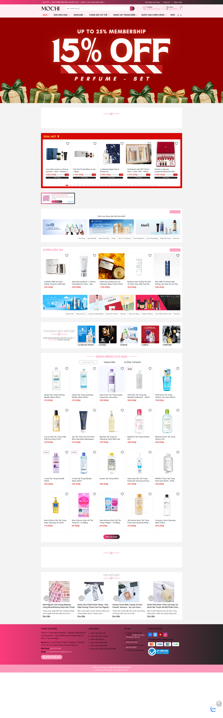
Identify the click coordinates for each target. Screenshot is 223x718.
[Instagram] (165, 635)
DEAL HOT (50, 136)
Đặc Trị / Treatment (125, 238)
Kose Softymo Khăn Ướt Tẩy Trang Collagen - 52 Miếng (110, 521)
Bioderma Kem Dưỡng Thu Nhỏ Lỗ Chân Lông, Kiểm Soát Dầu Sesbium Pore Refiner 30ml (139, 283)
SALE (45, 15)
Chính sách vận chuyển (99, 636)
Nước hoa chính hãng (103, 670)
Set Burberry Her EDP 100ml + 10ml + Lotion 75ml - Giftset (138, 170)
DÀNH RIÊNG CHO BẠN (111, 356)
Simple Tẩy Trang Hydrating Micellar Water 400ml (82, 396)
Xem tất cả (175, 212)
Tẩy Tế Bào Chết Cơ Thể (163, 314)
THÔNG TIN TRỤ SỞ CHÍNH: (135, 635)
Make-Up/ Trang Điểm (124, 15)
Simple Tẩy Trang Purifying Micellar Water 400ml (54, 396)
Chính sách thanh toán (98, 642)
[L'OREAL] (150, 334)
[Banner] (65, 227)
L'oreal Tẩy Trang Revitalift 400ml (54, 480)
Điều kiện (71, 201)
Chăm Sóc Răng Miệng (95, 314)
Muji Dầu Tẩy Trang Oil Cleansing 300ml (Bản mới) (110, 438)
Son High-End (61, 15)
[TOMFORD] (171, 334)
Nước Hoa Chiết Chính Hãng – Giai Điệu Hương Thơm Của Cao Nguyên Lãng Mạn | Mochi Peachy (94, 605)
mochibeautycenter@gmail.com (59, 652)
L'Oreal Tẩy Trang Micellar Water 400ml (82, 480)
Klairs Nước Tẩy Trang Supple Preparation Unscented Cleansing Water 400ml (111, 396)
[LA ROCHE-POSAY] (86, 334)
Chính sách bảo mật (97, 633)
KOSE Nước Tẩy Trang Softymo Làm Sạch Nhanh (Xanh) (165, 396)
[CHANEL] (108, 334)
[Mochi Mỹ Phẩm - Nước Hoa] (52, 8)
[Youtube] (160, 635)
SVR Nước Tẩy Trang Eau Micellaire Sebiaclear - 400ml (138, 396)
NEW (173, 15)
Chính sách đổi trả (97, 639)
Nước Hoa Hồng (104, 238)
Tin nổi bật (111, 575)
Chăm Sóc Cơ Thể (98, 15)
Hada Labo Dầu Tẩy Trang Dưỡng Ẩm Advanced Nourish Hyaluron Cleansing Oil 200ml (138, 480)
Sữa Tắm (123, 314)
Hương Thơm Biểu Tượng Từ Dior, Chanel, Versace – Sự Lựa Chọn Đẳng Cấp (127, 605)
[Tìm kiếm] (132, 8)
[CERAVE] (129, 334)
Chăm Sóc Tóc (81, 314)
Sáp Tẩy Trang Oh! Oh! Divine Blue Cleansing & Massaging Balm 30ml (83, 438)
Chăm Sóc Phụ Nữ (112, 314)
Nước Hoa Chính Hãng (153, 15)
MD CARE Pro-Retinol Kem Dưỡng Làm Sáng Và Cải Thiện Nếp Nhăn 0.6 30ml (166, 283)
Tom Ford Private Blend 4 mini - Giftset (84, 170)
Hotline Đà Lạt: (131, 641)
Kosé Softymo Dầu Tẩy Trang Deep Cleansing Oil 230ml (55, 521)
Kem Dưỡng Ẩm (139, 238)
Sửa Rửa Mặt (92, 238)
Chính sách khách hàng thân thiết (103, 649)
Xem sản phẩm (111, 537)
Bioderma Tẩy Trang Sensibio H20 (138, 438)
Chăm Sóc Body (134, 314)
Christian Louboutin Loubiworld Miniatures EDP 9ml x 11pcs (164, 170)
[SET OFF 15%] (111, 60)
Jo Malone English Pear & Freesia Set (109, 170)
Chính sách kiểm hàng (98, 646)
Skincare (79, 15)
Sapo (126, 670)
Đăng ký (167, 2)
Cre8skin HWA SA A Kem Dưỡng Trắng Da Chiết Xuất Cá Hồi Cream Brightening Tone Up (56, 283)
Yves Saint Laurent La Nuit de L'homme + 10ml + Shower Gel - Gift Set (57, 170)
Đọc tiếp (46, 616)
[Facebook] (150, 635)
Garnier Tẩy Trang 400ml (109, 478)
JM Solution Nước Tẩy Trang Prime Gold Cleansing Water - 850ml (138, 521)
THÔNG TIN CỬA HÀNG (135, 650)
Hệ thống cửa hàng (152, 2)
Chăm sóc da (53, 250)
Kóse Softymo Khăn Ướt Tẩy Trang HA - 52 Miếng (82, 521)
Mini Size (176, 238)
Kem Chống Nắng (152, 238)
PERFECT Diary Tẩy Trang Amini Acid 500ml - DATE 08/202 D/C (165, 480)
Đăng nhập (178, 2)
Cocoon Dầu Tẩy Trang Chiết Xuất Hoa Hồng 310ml (55, 438)
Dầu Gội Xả (69, 314)
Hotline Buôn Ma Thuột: (135, 646)
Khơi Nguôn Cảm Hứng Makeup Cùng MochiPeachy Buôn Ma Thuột (59, 605)
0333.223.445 (153, 9)
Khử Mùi (176, 314)
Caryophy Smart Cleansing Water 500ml (165, 521)
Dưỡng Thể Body (147, 314)
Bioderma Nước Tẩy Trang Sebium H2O (165, 438)
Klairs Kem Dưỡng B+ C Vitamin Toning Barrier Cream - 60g (83, 283)
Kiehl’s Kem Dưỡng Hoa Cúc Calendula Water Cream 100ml (111, 283)
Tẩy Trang (82, 238)
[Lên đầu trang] (219, 711)
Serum (114, 238)
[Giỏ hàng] (180, 8)
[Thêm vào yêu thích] (67, 143)
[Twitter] (155, 635)
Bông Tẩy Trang (165, 238)
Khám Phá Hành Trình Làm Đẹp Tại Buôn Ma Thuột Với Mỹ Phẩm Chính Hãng (163, 605)
